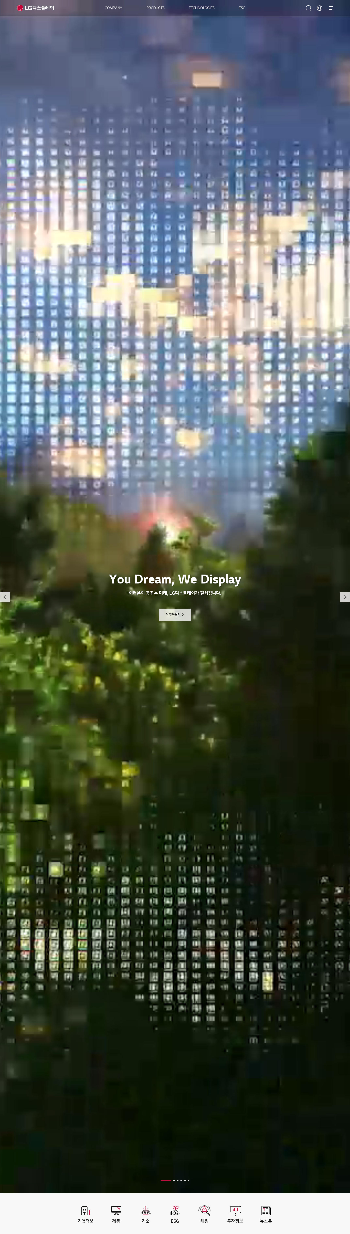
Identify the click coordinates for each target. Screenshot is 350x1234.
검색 (308, 8)
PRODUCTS (155, 8)
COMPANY (113, 8)
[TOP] (335, 1156)
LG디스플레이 (35, 8)
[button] (5, 597)
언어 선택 (319, 8)
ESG (242, 8)
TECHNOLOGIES (201, 8)
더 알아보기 (173, 614)
